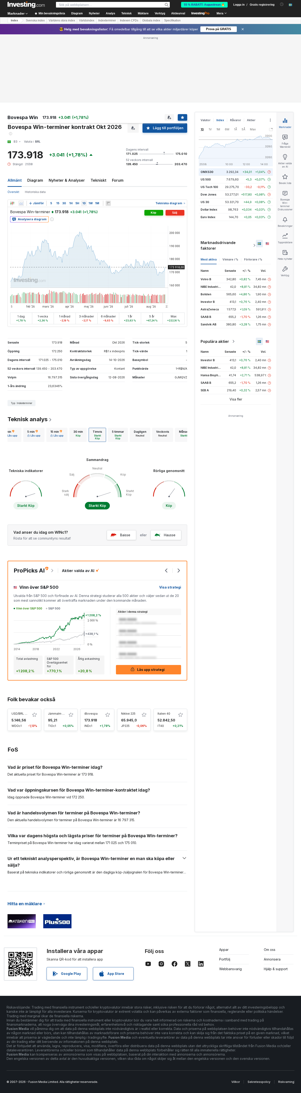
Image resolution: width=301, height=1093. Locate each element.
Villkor (235, 1082)
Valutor (205, 120)
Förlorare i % (253, 259)
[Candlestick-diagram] (12, 203)
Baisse (125, 535)
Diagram (35, 180)
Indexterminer (107, 20)
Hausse (169, 535)
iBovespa (91, 713)
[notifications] (282, 4)
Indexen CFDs (129, 20)
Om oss (269, 950)
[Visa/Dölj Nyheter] (108, 203)
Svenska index (35, 20)
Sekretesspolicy (259, 1082)
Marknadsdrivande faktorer (218, 245)
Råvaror (235, 120)
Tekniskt (98, 180)
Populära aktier (215, 341)
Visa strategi (170, 587)
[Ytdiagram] (21, 203)
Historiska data (35, 192)
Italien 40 (164, 713)
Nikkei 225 (128, 713)
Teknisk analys (28, 419)
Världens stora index (62, 20)
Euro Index (208, 217)
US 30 (205, 202)
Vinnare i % (230, 259)
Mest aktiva (209, 259)
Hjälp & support (276, 969)
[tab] (10, 435)
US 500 (206, 179)
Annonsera (272, 959)
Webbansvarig (230, 969)
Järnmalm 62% (58, 713)
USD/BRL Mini (21, 713)
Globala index (151, 20)
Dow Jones (208, 194)
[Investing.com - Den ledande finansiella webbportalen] (26, 4)
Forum (117, 180)
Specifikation (172, 20)
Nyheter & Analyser (67, 180)
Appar (224, 950)
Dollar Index (209, 209)
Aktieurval (178, 13)
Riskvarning (286, 1082)
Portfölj (224, 959)
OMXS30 (207, 172)
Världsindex (86, 20)
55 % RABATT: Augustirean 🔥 (204, 4)
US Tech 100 (209, 187)
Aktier (251, 120)
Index (14, 20)
